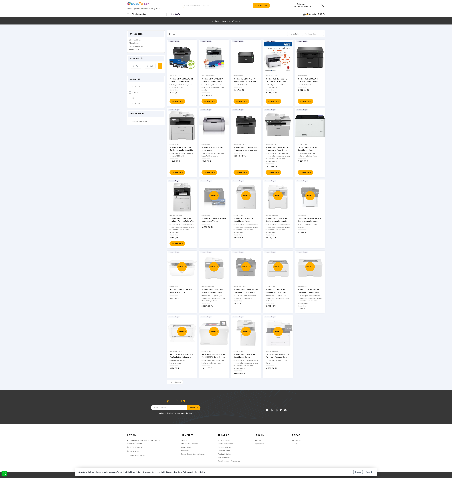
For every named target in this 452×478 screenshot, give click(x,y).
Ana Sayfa (175, 14)
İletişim (294, 444)
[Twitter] (272, 409)
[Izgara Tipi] (170, 34)
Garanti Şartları (224, 451)
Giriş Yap (258, 440)
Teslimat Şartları (225, 454)
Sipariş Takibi (186, 447)
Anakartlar (185, 451)
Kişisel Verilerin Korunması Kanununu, (145, 472)
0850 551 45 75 (136, 447)
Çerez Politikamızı (185, 472)
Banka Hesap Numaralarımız (193, 454)
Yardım (184, 440)
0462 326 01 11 (136, 451)
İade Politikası (224, 457)
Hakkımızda (296, 440)
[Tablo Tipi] (174, 34)
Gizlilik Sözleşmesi (226, 444)
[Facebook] (267, 410)
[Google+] (285, 410)
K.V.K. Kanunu (224, 440)
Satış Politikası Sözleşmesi (229, 461)
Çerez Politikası (224, 447)
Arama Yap (262, 5)
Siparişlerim (259, 444)
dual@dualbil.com (137, 455)
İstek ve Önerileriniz (189, 444)
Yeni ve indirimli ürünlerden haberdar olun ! (175, 413)
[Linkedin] (281, 410)
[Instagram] (277, 410)
